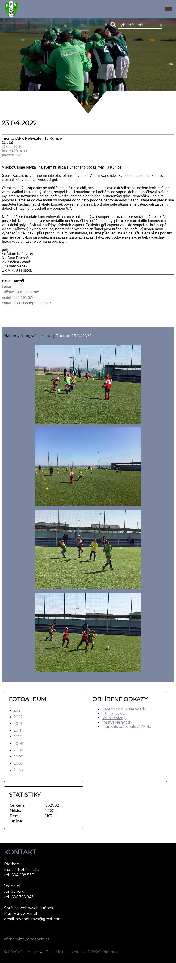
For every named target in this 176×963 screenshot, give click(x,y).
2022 (18, 717)
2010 (18, 737)
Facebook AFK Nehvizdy (124, 709)
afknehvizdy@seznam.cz (27, 939)
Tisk (48, 952)
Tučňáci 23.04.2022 (74, 336)
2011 (17, 730)
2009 (18, 743)
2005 (18, 763)
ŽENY (19, 770)
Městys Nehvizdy (117, 722)
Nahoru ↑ (112, 952)
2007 (18, 757)
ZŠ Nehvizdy (113, 713)
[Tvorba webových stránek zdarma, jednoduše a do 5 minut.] (41, 952)
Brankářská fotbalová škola (126, 726)
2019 (18, 723)
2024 (18, 710)
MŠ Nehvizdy (114, 718)
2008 (18, 750)
